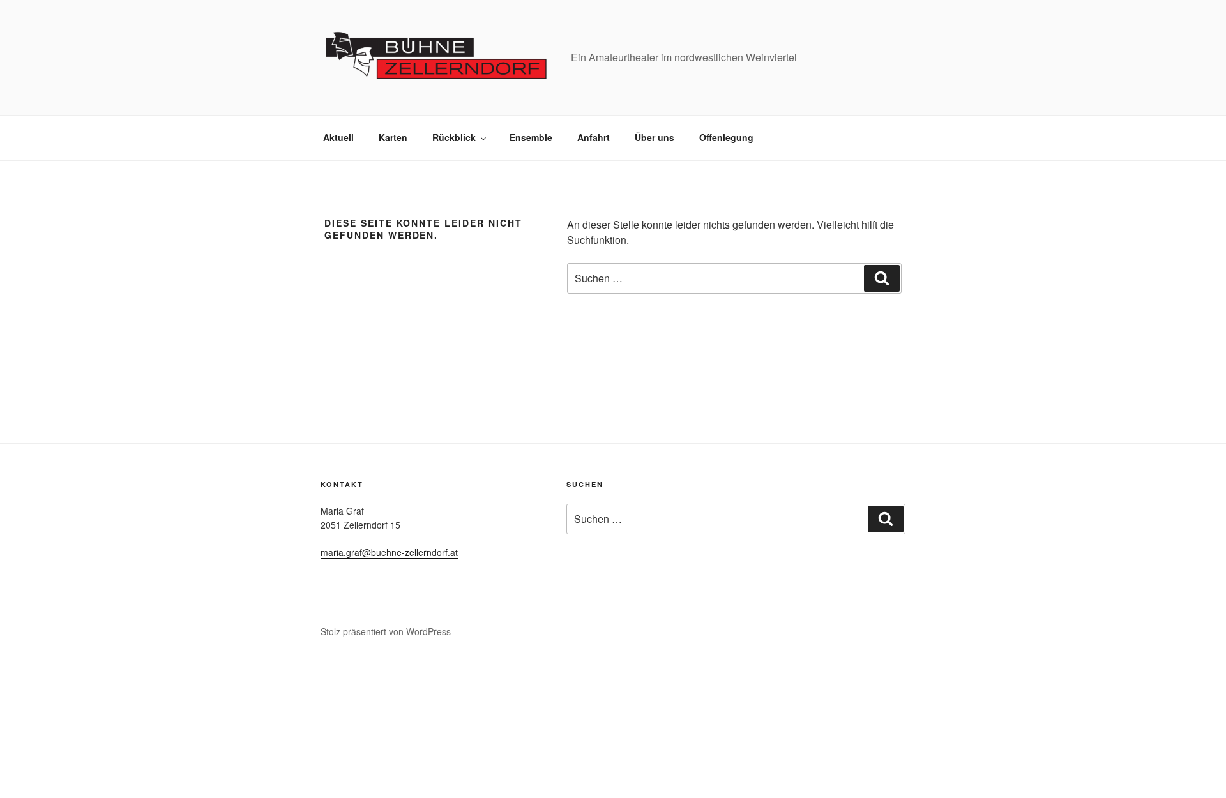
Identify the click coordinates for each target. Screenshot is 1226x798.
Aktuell (338, 137)
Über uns (654, 137)
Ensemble (531, 137)
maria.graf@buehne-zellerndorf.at (389, 552)
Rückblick (454, 137)
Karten (393, 137)
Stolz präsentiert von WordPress (386, 631)
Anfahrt (593, 137)
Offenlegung (726, 137)
